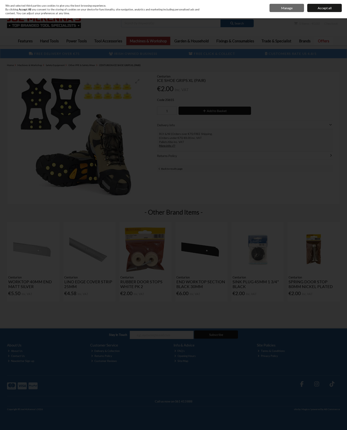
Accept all (325, 8)
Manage (287, 8)
